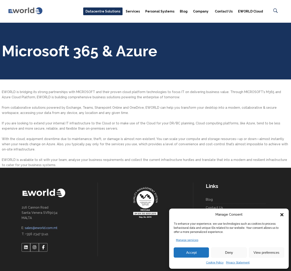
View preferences (266, 252)
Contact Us (214, 207)
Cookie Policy (215, 262)
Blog (209, 199)
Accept (191, 252)
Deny (229, 252)
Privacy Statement (238, 262)
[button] (282, 214)
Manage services (187, 240)
